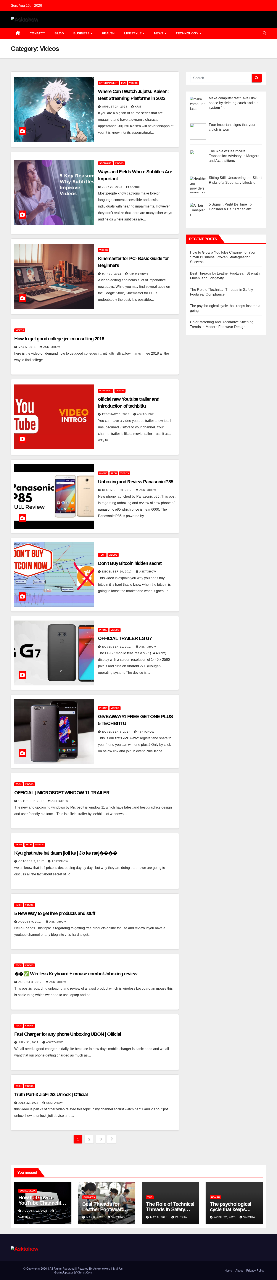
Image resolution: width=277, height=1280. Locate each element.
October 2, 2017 (31, 800)
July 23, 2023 (112, 186)
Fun (123, 83)
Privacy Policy (255, 1270)
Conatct (37, 33)
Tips (149, 1197)
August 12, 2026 (35, 1210)
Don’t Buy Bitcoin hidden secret (129, 563)
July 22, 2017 (28, 1102)
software (105, 163)
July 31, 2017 (28, 1042)
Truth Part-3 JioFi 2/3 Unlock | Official (51, 1094)
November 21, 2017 (117, 646)
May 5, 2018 (27, 347)
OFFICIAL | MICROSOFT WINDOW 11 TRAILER (62, 792)
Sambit (135, 186)
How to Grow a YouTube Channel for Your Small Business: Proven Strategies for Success (223, 257)
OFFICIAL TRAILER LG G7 (125, 638)
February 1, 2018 (116, 414)
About (239, 1270)
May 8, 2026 (95, 1217)
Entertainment (108, 83)
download (105, 390)
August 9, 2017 (30, 921)
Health (108, 33)
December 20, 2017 (117, 490)
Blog (59, 33)
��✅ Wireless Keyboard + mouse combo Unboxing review (75, 973)
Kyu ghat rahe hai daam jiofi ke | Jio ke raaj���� (65, 853)
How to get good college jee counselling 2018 (59, 338)
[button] (264, 33)
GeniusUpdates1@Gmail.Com (73, 1272)
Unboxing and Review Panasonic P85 (135, 481)
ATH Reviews (139, 273)
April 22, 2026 (225, 1217)
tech (114, 473)
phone (103, 473)
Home (228, 1270)
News (159, 33)
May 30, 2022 (112, 273)
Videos (133, 83)
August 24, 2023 (115, 106)
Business (81, 33)
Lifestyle (133, 33)
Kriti (138, 106)
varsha (117, 1217)
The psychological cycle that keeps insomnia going (230, 1209)
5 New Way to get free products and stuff (54, 913)
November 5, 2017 (116, 731)
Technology (187, 33)
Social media (27, 1191)
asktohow (51, 347)
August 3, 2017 (30, 982)
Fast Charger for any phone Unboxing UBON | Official (67, 1034)
